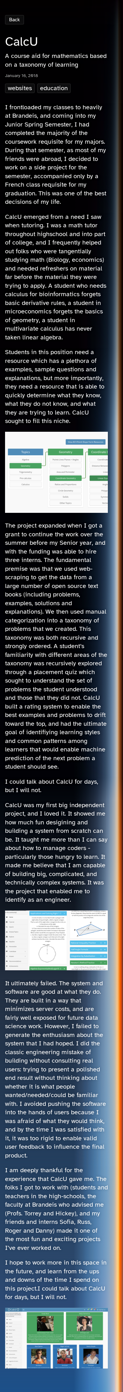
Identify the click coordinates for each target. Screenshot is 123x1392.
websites (20, 88)
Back (14, 20)
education (54, 88)
